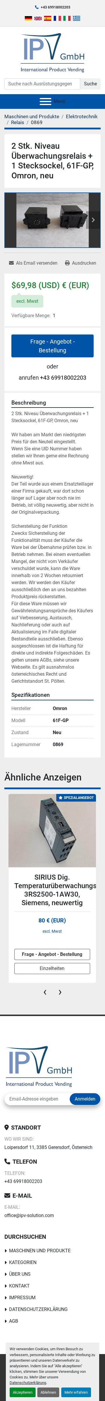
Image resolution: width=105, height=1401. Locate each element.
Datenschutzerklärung (28, 1382)
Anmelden (85, 1099)
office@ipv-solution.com (29, 1215)
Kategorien (22, 1262)
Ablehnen (48, 1392)
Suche (90, 84)
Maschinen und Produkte (40, 1250)
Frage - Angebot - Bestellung (52, 346)
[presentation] (45, 992)
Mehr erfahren (76, 1392)
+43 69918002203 (55, 7)
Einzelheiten (52, 968)
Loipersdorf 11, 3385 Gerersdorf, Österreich (48, 1147)
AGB (13, 1321)
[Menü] (45, 101)
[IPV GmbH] (39, 1066)
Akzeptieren (22, 1392)
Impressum (22, 1297)
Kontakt (19, 1286)
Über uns (20, 1274)
